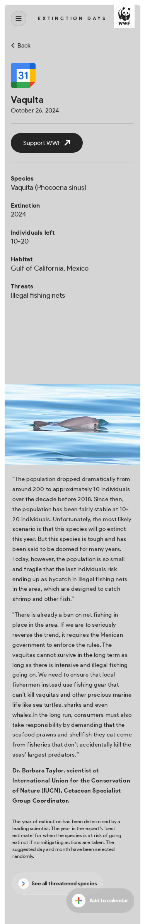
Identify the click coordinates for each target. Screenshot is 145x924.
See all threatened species (64, 883)
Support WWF (42, 143)
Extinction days (72, 18)
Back (24, 45)
